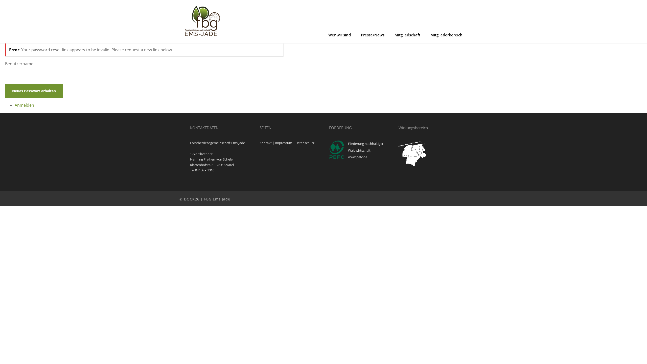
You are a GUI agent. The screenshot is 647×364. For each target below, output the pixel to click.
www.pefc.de (357, 157)
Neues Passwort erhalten (34, 90)
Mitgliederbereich (446, 34)
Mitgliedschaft (407, 34)
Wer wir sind (339, 34)
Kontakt (266, 143)
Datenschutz (304, 143)
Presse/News (372, 34)
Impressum (283, 143)
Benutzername (19, 63)
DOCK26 (191, 199)
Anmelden (24, 105)
